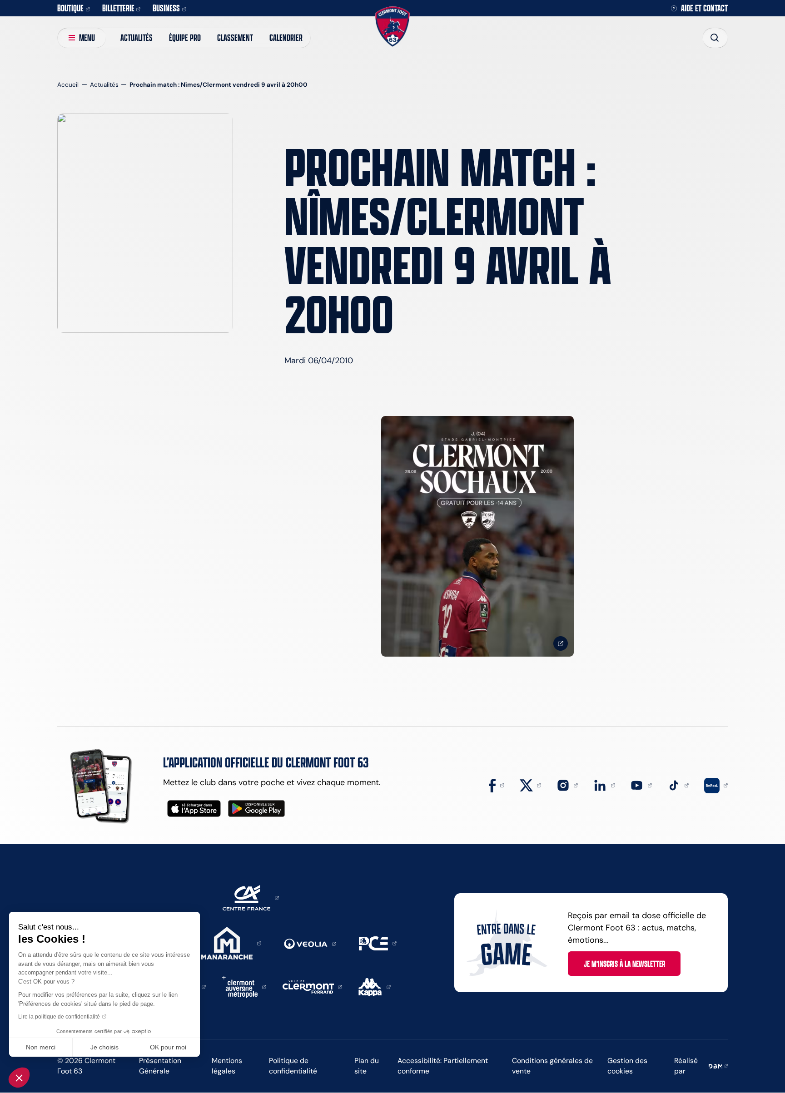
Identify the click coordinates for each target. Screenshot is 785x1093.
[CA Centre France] (251, 897)
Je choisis (104, 1047)
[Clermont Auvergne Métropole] (244, 986)
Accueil (68, 85)
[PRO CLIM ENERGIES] (378, 943)
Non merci (40, 1047)
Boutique (70, 8)
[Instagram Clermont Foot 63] (567, 785)
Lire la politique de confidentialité (59, 1017)
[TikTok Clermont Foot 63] (678, 785)
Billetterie (118, 8)
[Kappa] (374, 986)
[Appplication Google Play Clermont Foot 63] (256, 808)
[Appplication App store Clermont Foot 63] (194, 808)
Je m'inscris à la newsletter (624, 963)
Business (166, 8)
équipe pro (185, 37)
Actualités (136, 37)
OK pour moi (168, 1047)
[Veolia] (310, 943)
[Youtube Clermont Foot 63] (641, 785)
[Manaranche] (231, 943)
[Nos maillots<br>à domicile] (477, 536)
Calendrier (286, 37)
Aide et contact (704, 8)
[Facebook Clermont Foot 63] (496, 785)
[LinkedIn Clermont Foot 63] (604, 785)
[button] (19, 1077)
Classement (235, 37)
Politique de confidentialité (293, 1065)
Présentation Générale (160, 1065)
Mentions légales (227, 1065)
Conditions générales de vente (552, 1065)
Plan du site (366, 1065)
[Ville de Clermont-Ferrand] (313, 986)
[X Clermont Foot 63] (531, 785)
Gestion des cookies (627, 1065)
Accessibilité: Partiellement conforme (442, 1065)
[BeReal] (716, 785)
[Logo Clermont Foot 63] (392, 26)
